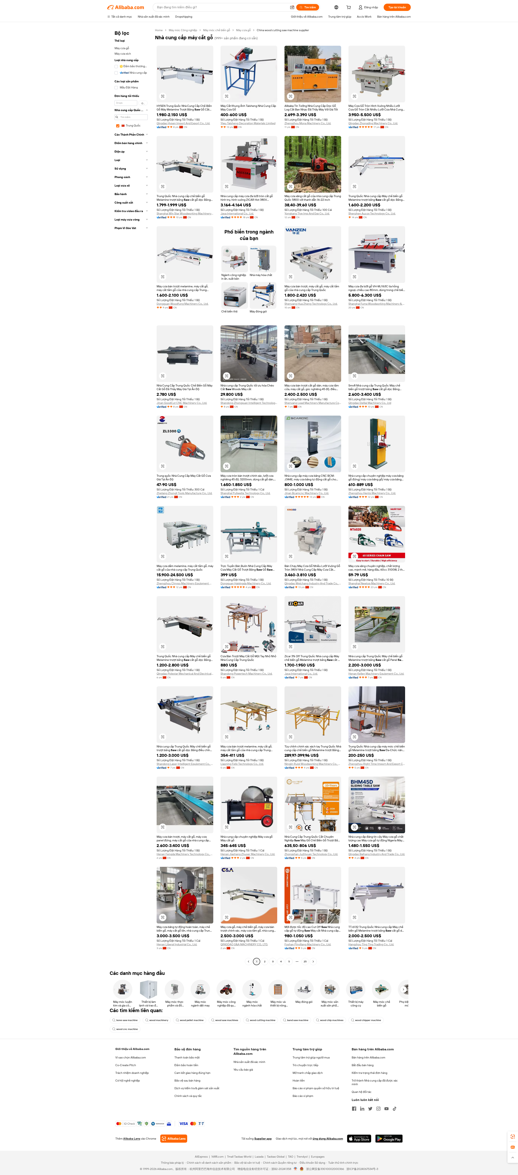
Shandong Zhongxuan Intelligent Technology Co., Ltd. (249, 402)
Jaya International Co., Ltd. (237, 213)
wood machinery (158, 1020)
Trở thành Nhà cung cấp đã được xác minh (375, 1082)
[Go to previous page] (248, 961)
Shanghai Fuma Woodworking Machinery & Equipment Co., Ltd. (376, 303)
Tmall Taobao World (239, 1156)
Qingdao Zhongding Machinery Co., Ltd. (373, 123)
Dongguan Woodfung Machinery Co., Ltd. (182, 303)
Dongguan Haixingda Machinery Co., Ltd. (246, 583)
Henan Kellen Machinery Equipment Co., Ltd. (376, 673)
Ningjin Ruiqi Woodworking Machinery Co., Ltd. (312, 763)
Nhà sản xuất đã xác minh (249, 1062)
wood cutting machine (262, 1020)
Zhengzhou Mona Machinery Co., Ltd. (307, 123)
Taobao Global (275, 1156)
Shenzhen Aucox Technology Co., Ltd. (372, 213)
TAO (290, 1156)
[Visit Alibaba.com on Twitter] (370, 1108)
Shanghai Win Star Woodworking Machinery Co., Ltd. (185, 213)
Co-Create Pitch (125, 1065)
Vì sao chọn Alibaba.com (130, 1057)
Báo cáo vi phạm (303, 1096)
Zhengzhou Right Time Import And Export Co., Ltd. (376, 763)
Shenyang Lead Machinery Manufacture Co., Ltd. (312, 402)
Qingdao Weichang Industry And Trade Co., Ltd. (312, 583)
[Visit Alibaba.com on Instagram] (378, 1108)
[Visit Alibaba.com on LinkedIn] (362, 1108)
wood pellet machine (192, 1020)
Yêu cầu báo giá (243, 1069)
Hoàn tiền (299, 1080)
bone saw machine (127, 1020)
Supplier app (263, 1138)
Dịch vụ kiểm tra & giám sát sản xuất (196, 1088)
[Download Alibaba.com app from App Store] (359, 1139)
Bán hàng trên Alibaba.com (368, 1057)
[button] (292, 7)
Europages (318, 1156)
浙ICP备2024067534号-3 (362, 1169)
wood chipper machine (368, 1020)
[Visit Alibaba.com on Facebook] (354, 1108)
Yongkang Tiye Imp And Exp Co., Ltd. (307, 213)
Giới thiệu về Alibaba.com (132, 1049)
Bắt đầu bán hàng (363, 1065)
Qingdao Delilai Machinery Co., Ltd (369, 402)
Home (159, 30)
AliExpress (201, 1156)
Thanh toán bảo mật (187, 1057)
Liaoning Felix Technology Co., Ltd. (242, 763)
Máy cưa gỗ (243, 30)
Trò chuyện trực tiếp (305, 1065)
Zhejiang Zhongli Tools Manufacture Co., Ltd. (184, 493)
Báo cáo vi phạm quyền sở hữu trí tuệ (316, 1088)
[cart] (349, 8)
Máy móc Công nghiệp (183, 30)
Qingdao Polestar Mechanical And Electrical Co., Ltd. (185, 673)
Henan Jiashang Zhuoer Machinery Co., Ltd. (248, 854)
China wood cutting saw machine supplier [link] (283, 30)
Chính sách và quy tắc (188, 1096)
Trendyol (302, 1156)
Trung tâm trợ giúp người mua (311, 1057)
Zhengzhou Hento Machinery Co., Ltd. (372, 493)
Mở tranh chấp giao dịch (308, 1072)
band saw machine (297, 1020)
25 (305, 961)
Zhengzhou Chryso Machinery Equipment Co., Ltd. (185, 583)
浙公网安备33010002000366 (325, 1169)
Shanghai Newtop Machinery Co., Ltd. (371, 583)
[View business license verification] (295, 1169)
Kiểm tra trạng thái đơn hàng (369, 1072)
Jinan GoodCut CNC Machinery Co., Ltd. (182, 402)
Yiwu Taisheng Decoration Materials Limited (248, 123)
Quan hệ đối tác (362, 1091)
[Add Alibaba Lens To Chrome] (173, 1139)
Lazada (259, 1156)
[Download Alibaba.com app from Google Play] (389, 1139)
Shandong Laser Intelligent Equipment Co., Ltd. (185, 763)
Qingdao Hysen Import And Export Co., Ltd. (183, 123)
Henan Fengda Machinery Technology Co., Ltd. (185, 854)
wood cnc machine (127, 1029)
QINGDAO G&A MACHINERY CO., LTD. (244, 944)
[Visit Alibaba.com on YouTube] (386, 1108)
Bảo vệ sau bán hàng (187, 1080)
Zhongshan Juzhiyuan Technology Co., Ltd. (311, 854)
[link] (512, 1136)
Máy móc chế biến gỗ (216, 30)
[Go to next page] (313, 961)
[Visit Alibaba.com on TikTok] (394, 1108)
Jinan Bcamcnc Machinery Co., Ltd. (306, 493)
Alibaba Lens (131, 1138)
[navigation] (130, 496)
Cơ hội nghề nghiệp (127, 1080)
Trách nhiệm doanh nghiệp (132, 1072)
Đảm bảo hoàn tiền (186, 1065)
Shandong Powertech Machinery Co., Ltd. (246, 673)
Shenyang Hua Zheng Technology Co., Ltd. (311, 303)
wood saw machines (226, 1020)
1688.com (217, 1156)
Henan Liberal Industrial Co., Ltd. (177, 944)
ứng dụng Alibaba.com (328, 1138)
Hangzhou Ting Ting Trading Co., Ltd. (371, 944)
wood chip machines (331, 1020)
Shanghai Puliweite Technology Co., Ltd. (245, 493)
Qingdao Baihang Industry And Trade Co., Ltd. (376, 854)
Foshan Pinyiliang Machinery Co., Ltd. (307, 944)
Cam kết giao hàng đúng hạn (192, 1072)
